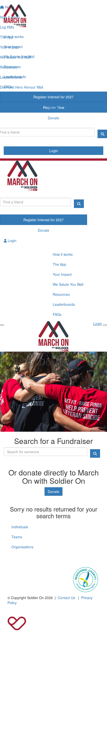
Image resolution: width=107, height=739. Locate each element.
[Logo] (53, 16)
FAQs (8, 86)
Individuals (19, 526)
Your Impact (13, 46)
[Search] (79, 203)
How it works (14, 36)
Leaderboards (15, 76)
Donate (53, 107)
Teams (16, 536)
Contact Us (66, 597)
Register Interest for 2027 (53, 96)
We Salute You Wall (19, 56)
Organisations (22, 546)
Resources (12, 66)
